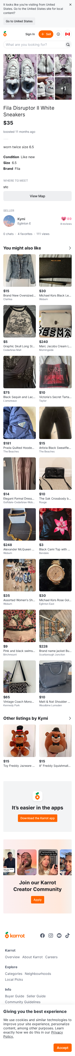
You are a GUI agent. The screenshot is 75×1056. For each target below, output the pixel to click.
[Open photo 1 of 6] (20, 77)
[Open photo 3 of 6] (63, 65)
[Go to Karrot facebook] (42, 935)
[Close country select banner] (70, 4)
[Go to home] (5, 34)
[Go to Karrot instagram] (50, 935)
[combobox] (34, 44)
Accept (62, 1048)
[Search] (68, 44)
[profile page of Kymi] (9, 221)
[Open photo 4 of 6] (46, 88)
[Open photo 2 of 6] (46, 65)
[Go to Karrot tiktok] (67, 935)
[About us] (58, 34)
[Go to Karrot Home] (15, 935)
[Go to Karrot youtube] (59, 935)
